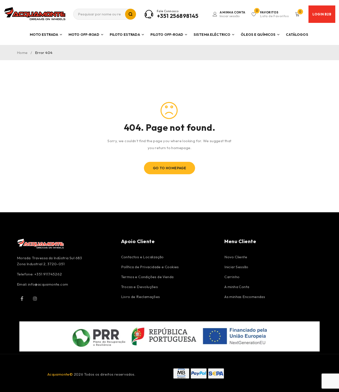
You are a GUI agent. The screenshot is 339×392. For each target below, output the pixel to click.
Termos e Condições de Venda (147, 276)
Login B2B (321, 14)
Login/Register (232, 14)
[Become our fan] (22, 299)
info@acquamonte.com (48, 284)
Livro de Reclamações (140, 296)
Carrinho (231, 276)
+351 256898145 (178, 16)
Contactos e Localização (142, 257)
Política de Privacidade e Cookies (150, 266)
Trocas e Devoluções (139, 286)
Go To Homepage (169, 168)
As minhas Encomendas (244, 296)
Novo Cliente (235, 257)
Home (22, 52)
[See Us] (35, 299)
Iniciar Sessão (236, 266)
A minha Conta (236, 286)
